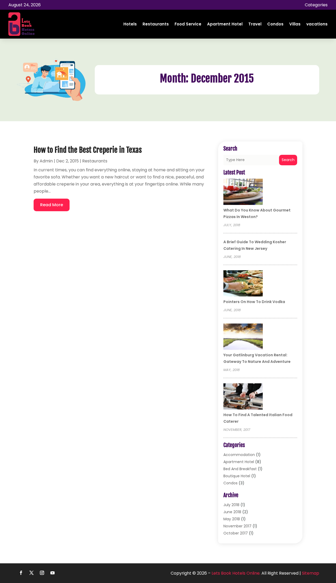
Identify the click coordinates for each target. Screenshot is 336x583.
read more (51, 205)
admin (46, 161)
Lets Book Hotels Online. (236, 573)
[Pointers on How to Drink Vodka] (243, 284)
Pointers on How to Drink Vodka (254, 301)
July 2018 (231, 504)
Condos (275, 24)
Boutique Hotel (236, 476)
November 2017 (237, 526)
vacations (317, 24)
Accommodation (239, 454)
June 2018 (232, 512)
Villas (295, 24)
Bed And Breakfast (240, 468)
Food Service (188, 24)
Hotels (130, 24)
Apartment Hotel (225, 24)
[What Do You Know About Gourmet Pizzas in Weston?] (243, 192)
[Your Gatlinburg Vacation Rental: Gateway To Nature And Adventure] (243, 337)
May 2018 (231, 519)
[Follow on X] (31, 573)
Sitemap (310, 573)
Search (288, 159)
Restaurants (156, 24)
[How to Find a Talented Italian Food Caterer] (243, 397)
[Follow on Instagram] (42, 573)
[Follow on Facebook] (21, 573)
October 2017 (235, 533)
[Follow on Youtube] (52, 573)
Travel (254, 24)
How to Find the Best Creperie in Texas (88, 150)
